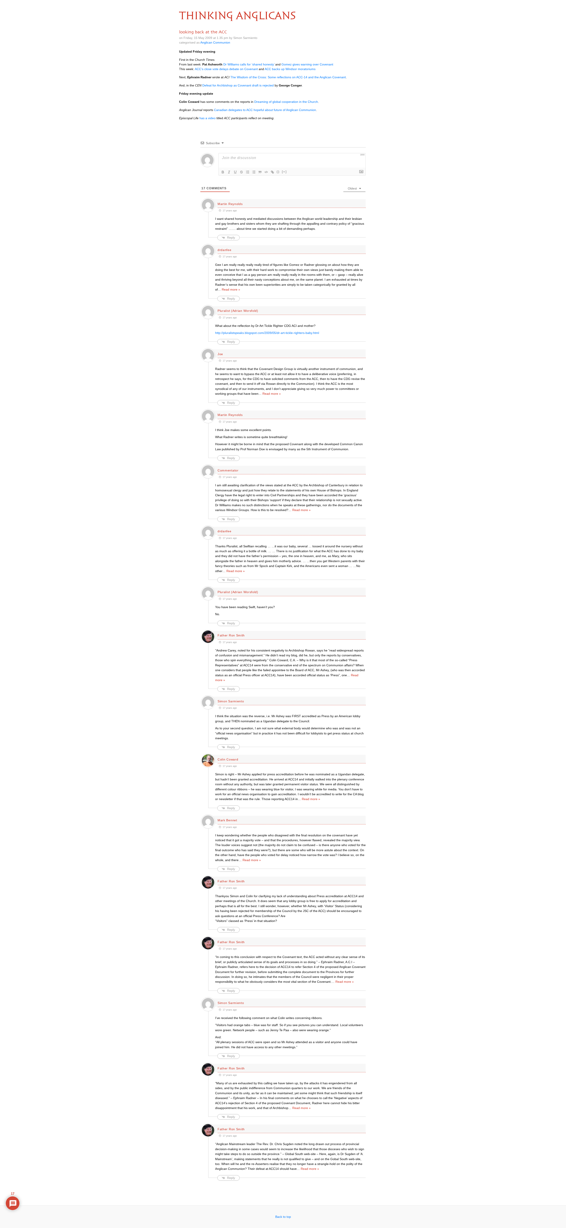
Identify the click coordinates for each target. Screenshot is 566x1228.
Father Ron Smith (231, 635)
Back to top (283, 1216)
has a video (207, 118)
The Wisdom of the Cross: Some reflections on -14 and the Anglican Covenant (288, 77)
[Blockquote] (260, 172)
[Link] (272, 172)
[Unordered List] (254, 172)
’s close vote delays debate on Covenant (226, 69)
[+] (284, 171)
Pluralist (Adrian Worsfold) (238, 310)
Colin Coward (228, 759)
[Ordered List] (248, 172)
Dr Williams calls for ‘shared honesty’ (248, 64)
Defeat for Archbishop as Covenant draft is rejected (238, 85)
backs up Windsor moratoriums (290, 69)
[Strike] (241, 172)
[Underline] (235, 172)
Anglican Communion (215, 42)
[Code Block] (266, 172)
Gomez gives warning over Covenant (307, 64)
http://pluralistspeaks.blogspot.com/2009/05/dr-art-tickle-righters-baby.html (267, 333)
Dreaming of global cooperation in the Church (286, 101)
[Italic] (229, 172)
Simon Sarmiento (231, 701)
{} (278, 171)
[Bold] (223, 172)
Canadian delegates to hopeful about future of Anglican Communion (265, 110)
